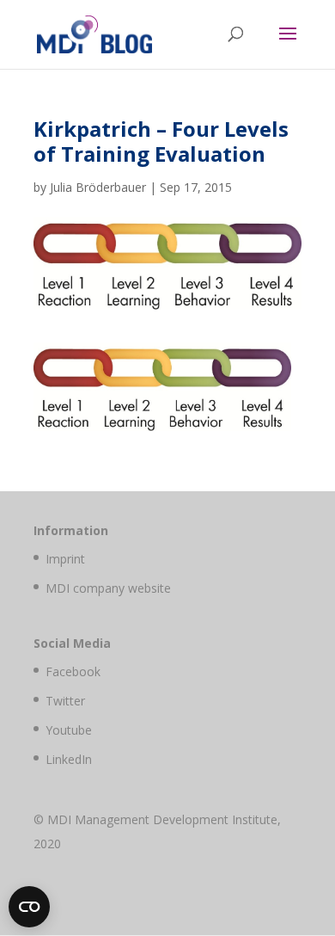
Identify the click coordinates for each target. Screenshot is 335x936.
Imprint (65, 559)
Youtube (69, 730)
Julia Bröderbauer (98, 187)
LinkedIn (69, 759)
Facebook (73, 671)
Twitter (65, 701)
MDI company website (108, 588)
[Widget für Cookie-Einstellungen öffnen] (29, 906)
